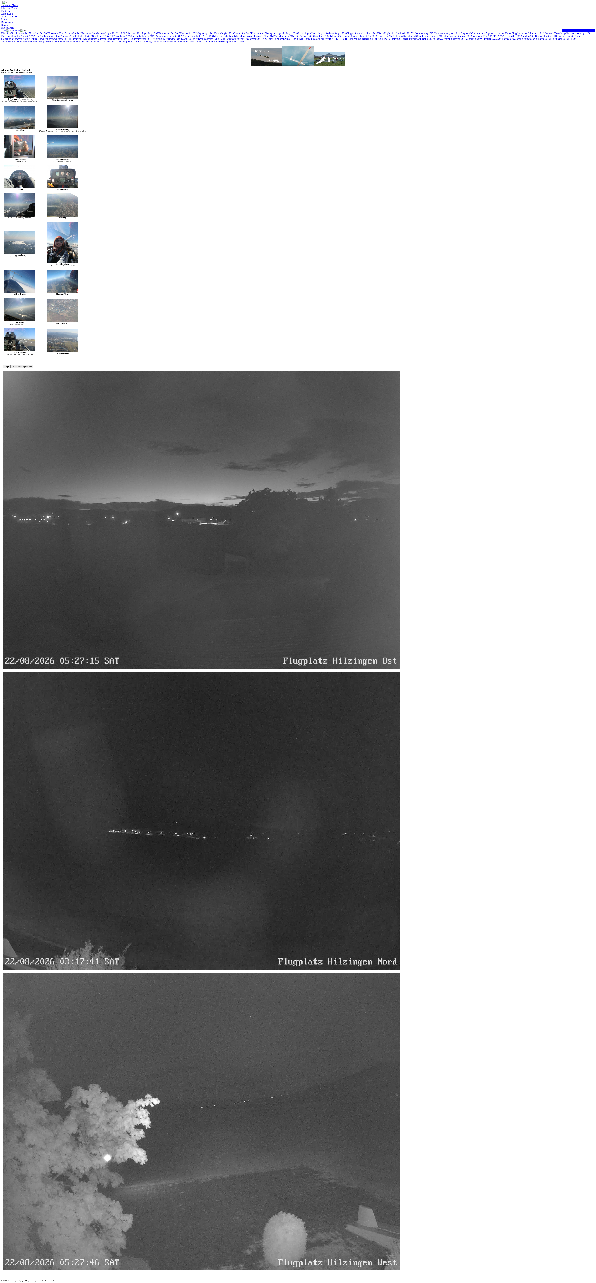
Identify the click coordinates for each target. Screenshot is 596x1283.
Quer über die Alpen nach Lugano (488, 33)
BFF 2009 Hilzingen (220, 41)
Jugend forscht (410, 39)
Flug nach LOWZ (434, 39)
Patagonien (508, 39)
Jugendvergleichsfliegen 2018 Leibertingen (290, 33)
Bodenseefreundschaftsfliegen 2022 (99, 33)
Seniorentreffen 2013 (482, 36)
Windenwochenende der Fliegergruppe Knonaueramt (71, 39)
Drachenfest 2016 (260, 33)
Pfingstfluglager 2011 (363, 39)
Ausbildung (7, 13)
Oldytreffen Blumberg (141, 41)
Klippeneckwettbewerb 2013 (457, 36)
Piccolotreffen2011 (393, 39)
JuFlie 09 (205, 41)
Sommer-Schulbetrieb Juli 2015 (76, 36)
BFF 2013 (497, 36)
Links (4, 19)
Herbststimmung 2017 (422, 33)
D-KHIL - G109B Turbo (341, 39)
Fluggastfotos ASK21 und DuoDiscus (365, 33)
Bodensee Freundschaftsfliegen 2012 (115, 39)
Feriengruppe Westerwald (45, 41)
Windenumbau (473, 39)
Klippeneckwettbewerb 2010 (72, 41)
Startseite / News (9, 5)
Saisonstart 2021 (134, 33)
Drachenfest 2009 (185, 41)
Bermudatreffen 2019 (169, 33)
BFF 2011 (379, 39)
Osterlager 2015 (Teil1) (126, 36)
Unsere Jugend (318, 33)
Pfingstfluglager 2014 (283, 36)
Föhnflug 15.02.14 (323, 36)
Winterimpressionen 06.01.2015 (170, 36)
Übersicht (6, 33)
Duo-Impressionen (245, 36)
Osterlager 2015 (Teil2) (103, 36)
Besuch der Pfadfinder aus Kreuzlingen (396, 36)
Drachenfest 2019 (189, 33)
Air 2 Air (121, 33)
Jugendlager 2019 (206, 33)
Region (4, 25)
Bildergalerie (7, 27)
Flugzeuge (6, 11)
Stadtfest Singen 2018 (336, 33)
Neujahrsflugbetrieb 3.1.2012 (208, 39)
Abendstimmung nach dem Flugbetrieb (452, 33)
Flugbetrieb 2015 (146, 36)
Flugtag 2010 (543, 39)
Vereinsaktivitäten (10, 16)
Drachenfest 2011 (253, 39)
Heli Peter (156, 41)
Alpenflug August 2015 (22, 36)
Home (4, 30)
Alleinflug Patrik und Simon (47, 36)
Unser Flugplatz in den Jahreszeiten (522, 33)
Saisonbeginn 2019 (224, 33)
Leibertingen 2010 (559, 39)
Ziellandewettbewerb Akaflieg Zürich (26, 39)
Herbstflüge (338, 36)
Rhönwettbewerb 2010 (21, 41)
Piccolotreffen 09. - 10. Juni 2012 (149, 39)
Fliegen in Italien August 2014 (200, 36)
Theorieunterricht (231, 39)
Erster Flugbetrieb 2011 (454, 39)
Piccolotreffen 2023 (39, 33)
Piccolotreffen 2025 (20, 33)
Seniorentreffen (168, 41)
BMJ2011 (288, 39)
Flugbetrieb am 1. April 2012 (179, 39)
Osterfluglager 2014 (304, 36)
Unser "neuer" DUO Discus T (101, 41)
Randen (197, 41)
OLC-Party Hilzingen (272, 39)
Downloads (7, 22)
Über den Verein (9, 8)
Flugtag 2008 (237, 41)
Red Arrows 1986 (549, 33)
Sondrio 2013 (528, 36)
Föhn (242, 39)
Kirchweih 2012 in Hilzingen (549, 36)
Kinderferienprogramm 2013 (429, 36)
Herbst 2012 (570, 36)
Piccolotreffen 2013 (512, 36)
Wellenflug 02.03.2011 (491, 39)
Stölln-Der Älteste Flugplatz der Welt (311, 39)
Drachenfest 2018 (242, 33)
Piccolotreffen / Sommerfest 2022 (65, 33)
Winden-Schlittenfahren (525, 39)
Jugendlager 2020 (150, 33)
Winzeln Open (123, 41)
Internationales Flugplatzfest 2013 (360, 36)
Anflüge (421, 39)
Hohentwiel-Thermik (225, 36)
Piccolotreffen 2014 (263, 36)
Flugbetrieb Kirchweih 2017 (398, 33)
